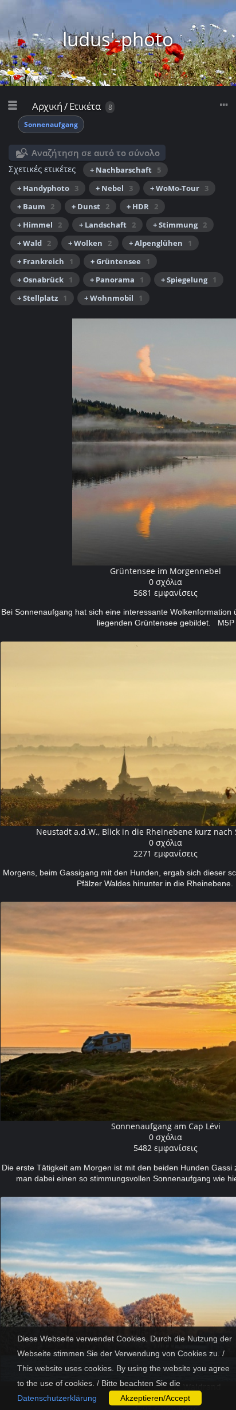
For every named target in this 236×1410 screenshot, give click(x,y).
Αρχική (47, 106)
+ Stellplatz (42, 298)
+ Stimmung (180, 225)
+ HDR (142, 206)
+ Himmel (39, 225)
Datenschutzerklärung (57, 1398)
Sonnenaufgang (51, 124)
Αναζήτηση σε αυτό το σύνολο (96, 152)
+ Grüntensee (120, 261)
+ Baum (35, 206)
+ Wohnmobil (113, 298)
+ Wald (34, 243)
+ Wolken (90, 243)
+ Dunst (90, 206)
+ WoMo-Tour (179, 188)
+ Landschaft (107, 225)
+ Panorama (117, 279)
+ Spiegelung (189, 279)
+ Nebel (114, 188)
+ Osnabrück (45, 279)
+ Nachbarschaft (125, 170)
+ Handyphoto (47, 188)
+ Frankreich (45, 261)
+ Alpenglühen (160, 243)
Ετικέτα (85, 106)
